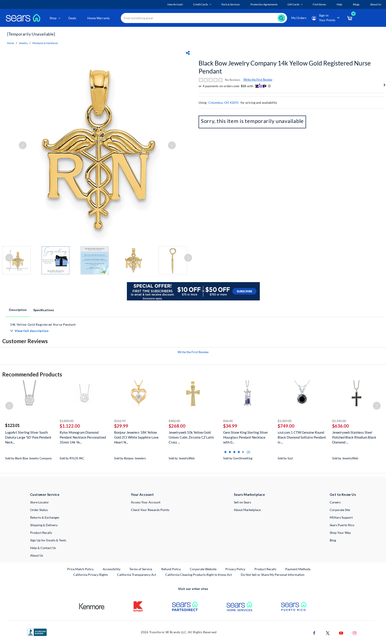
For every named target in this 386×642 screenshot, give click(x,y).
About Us (36, 555)
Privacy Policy (235, 569)
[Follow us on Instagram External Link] (354, 632)
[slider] (234, 450)
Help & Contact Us (43, 548)
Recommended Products (32, 374)
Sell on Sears (242, 502)
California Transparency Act (136, 575)
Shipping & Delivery (44, 525)
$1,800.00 (66, 421)
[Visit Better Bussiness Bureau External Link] (37, 632)
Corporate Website (203, 569)
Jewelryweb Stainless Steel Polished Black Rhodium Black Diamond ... (354, 437)
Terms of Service (140, 569)
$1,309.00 (285, 421)
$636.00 (340, 426)
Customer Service (44, 494)
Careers (335, 502)
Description (18, 310)
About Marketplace (247, 510)
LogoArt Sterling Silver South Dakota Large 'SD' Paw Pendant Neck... (28, 437)
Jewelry (23, 43)
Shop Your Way (340, 532)
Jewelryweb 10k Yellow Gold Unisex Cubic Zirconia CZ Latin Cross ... (191, 437)
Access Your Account (145, 502)
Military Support (341, 517)
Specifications (43, 310)
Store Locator (39, 502)
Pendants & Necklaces (45, 43)
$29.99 (121, 426)
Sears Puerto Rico (342, 525)
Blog (333, 540)
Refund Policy (171, 569)
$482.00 (174, 421)
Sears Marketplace (249, 494)
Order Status (39, 510)
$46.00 (228, 421)
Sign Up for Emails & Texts (48, 540)
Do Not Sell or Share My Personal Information (272, 575)
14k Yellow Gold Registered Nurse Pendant (43, 324)
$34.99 (230, 426)
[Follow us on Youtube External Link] (341, 632)
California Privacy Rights (90, 575)
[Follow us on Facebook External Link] (314, 632)
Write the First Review (257, 79)
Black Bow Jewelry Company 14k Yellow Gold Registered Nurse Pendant (285, 67)
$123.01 (12, 425)
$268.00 (177, 426)
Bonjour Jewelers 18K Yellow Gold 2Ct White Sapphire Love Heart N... (136, 437)
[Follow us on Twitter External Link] (327, 632)
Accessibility (111, 569)
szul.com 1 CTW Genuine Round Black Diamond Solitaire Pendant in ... (302, 437)
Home (10, 43)
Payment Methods (297, 569)
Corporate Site (340, 510)
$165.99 (120, 421)
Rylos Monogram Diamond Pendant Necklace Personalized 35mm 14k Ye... (83, 437)
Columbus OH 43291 (223, 102)
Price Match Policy (80, 569)
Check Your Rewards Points (150, 510)
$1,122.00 (70, 426)
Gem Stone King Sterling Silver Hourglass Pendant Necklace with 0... (245, 437)
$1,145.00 (339, 421)
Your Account (142, 494)
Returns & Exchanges (44, 517)
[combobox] (204, 18)
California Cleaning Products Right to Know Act (198, 575)
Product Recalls (41, 532)
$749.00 (286, 426)
